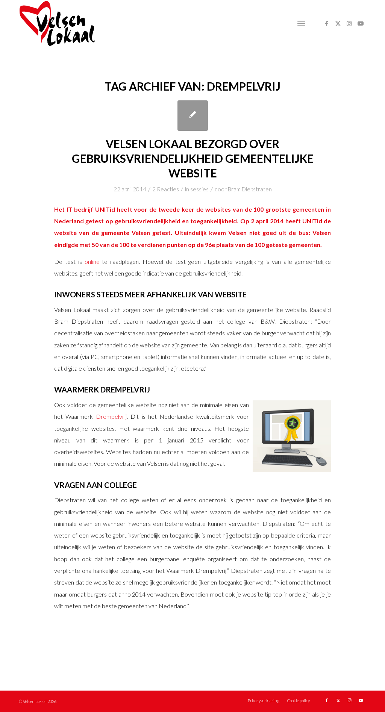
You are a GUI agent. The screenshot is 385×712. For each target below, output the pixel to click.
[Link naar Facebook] (326, 23)
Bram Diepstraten (250, 189)
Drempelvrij (111, 416)
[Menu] (301, 23)
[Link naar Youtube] (360, 23)
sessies (199, 189)
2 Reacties (165, 189)
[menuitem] (301, 23)
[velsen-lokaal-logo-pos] (57, 23)
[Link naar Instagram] (349, 23)
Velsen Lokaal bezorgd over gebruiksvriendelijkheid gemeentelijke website (193, 158)
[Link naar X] (338, 23)
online (92, 261)
